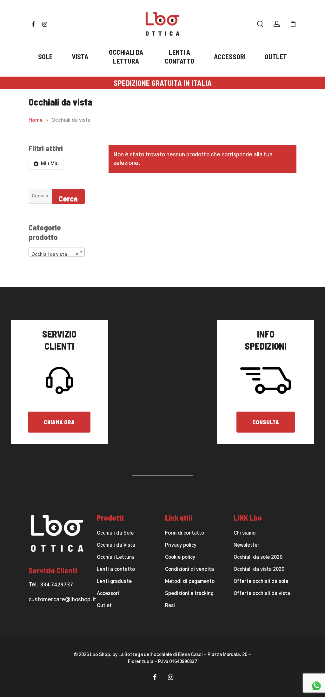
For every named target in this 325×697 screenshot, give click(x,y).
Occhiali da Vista (116, 545)
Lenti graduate (114, 581)
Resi (170, 605)
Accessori (108, 593)
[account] (277, 24)
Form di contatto (184, 533)
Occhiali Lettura (115, 557)
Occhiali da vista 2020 (259, 569)
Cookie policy (180, 557)
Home (36, 120)
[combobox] (57, 252)
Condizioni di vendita (189, 569)
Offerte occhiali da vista (262, 593)
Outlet (104, 605)
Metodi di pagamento (190, 581)
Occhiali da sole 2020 (258, 557)
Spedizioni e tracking (189, 593)
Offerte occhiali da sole (261, 581)
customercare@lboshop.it (62, 599)
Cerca (68, 198)
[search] (260, 24)
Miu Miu (50, 163)
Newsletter (246, 545)
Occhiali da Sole (115, 533)
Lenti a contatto (116, 569)
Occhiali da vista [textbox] (54, 254)
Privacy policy (180, 545)
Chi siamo (244, 533)
